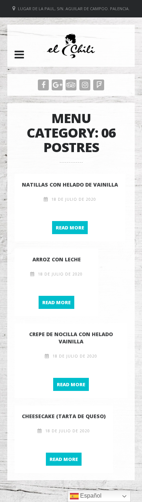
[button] (19, 54)
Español (90, 496)
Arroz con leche (56, 259)
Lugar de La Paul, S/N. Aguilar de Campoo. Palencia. (74, 8)
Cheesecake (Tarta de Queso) (64, 416)
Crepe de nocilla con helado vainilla (71, 338)
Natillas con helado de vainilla (70, 184)
